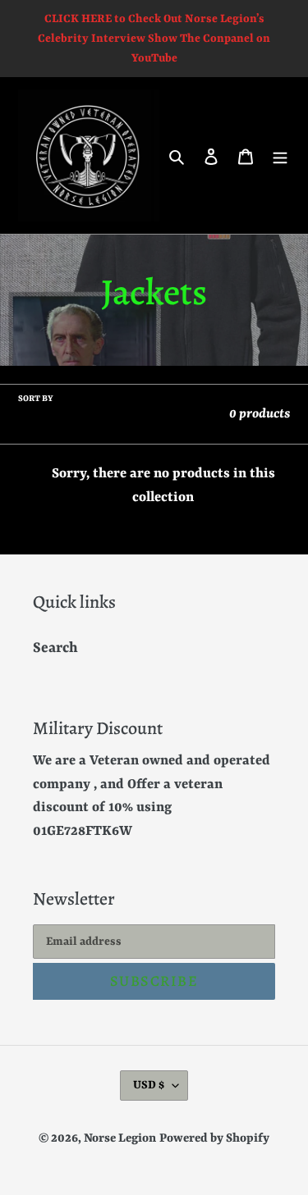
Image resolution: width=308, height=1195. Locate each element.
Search (55, 648)
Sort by (35, 399)
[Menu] (280, 155)
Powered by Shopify (214, 1139)
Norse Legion (120, 1139)
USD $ (148, 1085)
